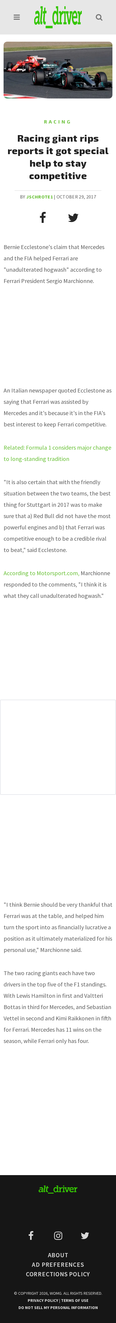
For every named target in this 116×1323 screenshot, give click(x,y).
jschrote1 (39, 197)
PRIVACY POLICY (43, 1300)
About (58, 1255)
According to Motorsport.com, (41, 573)
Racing (58, 121)
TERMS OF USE (74, 1300)
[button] (17, 17)
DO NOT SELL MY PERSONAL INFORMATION (58, 1307)
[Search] (99, 17)
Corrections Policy (58, 1274)
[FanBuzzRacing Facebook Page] (32, 1235)
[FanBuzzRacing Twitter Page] (85, 1235)
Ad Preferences (58, 1265)
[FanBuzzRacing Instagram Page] (59, 1235)
